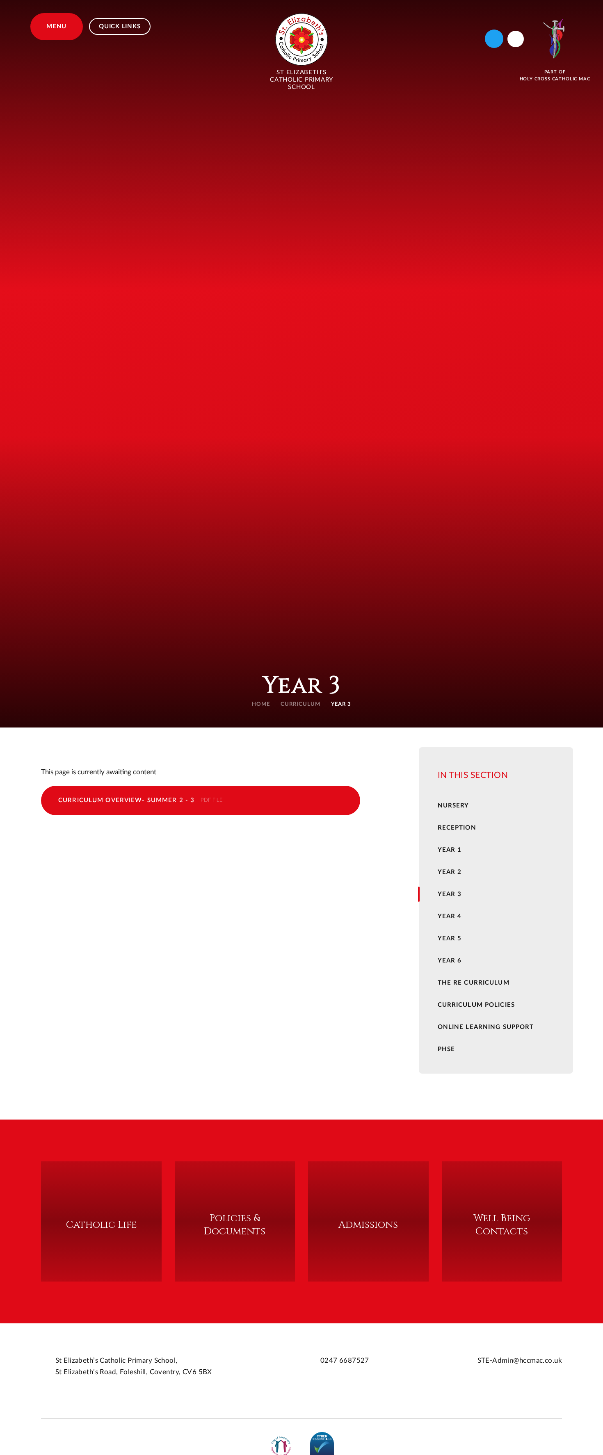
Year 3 (341, 704)
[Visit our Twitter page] (494, 39)
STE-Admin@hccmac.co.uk (519, 1360)
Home (261, 704)
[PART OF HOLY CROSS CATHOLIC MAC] (555, 38)
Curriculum (300, 704)
